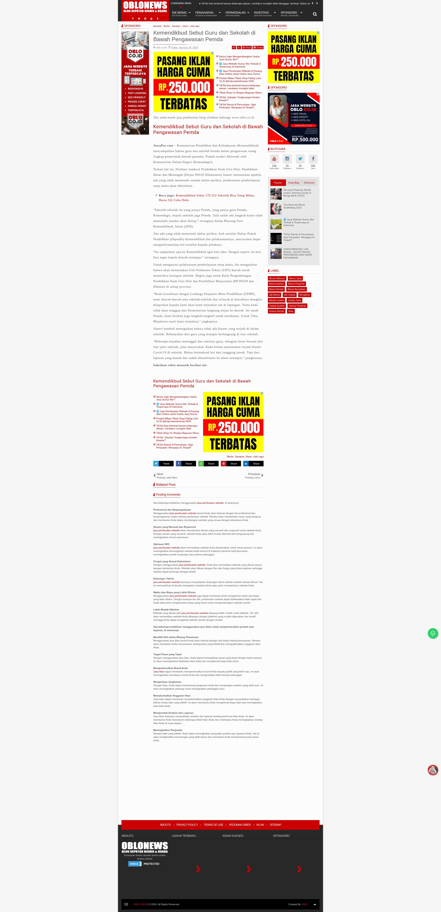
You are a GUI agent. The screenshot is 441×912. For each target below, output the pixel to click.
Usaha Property (297, 305)
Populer (278, 182)
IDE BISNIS (179, 14)
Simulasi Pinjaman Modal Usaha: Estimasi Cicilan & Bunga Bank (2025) (297, 192)
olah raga (258, 456)
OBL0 (304, 904)
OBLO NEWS (141, 904)
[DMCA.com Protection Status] (144, 863)
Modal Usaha (276, 300)
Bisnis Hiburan (277, 278)
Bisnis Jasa (295, 278)
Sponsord (290, 14)
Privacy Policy (187, 824)
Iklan (260, 824)
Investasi (263, 14)
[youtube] (151, 18)
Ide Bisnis (274, 294)
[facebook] (133, 18)
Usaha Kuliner (277, 305)
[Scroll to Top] (315, 904)
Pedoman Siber (240, 824)
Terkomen (309, 182)
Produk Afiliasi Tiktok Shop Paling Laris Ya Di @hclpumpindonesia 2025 (240, 79)
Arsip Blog (293, 182)
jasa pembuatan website (210, 502)
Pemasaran (206, 14)
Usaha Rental (276, 311)
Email (260, 47)
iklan (290, 311)
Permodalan (235, 14)
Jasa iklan (159, 671)
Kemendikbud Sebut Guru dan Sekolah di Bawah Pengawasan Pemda (202, 384)
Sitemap (275, 824)
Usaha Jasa (294, 300)
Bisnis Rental (276, 289)
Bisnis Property (296, 283)
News (249, 456)
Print (248, 47)
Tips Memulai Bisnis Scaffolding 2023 (294, 206)
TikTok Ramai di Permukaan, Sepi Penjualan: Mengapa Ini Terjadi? (237, 106)
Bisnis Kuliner (276, 283)
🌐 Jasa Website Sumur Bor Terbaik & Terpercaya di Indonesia (240, 65)
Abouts (165, 824)
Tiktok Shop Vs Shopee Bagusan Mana (218, 3)
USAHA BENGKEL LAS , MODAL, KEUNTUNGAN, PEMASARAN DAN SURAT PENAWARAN (297, 253)
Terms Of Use (213, 824)
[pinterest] (145, 18)
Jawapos (239, 456)
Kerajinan (305, 294)
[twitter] (139, 18)
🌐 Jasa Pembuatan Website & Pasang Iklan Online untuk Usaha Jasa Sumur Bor (240, 74)
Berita (230, 456)
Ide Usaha (289, 294)
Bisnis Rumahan (296, 289)
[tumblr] (157, 18)
